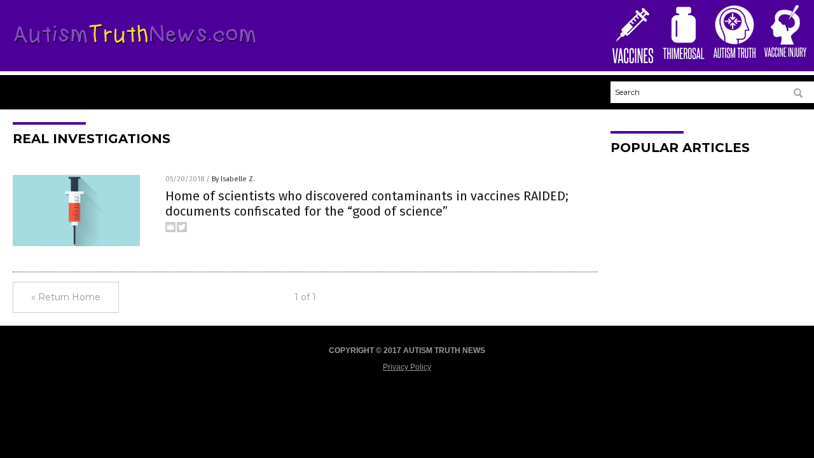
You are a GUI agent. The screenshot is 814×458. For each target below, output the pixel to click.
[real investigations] (135, 46)
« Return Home (65, 297)
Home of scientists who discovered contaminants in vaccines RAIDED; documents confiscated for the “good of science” (367, 203)
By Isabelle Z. (233, 179)
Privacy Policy (407, 367)
